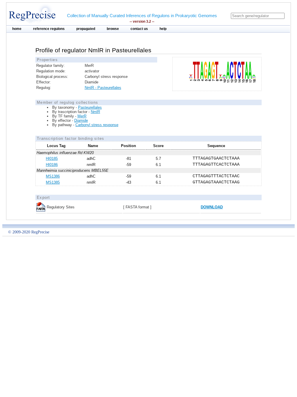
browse (113, 29)
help (163, 29)
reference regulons (49, 29)
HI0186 (52, 164)
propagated (85, 29)
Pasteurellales (90, 107)
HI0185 (52, 158)
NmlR (95, 112)
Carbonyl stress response (96, 125)
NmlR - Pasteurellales (103, 87)
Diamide (81, 120)
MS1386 (53, 176)
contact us (139, 29)
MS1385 (53, 182)
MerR (81, 116)
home (16, 29)
